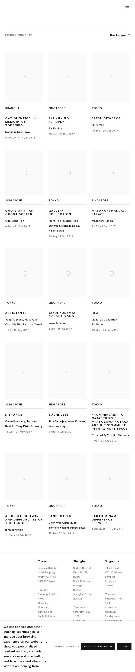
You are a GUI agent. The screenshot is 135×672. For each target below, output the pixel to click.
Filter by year (117, 35)
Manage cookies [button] (67, 646)
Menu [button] (127, 8)
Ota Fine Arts (23, 8)
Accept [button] (124, 646)
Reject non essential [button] (98, 646)
